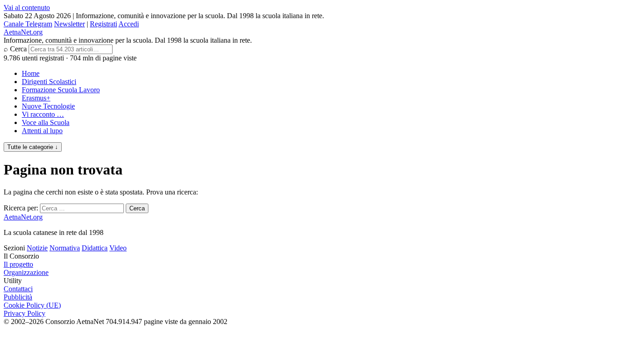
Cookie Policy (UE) (32, 305)
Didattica (95, 248)
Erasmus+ (36, 98)
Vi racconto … (43, 114)
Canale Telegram (28, 24)
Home (30, 73)
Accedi (128, 24)
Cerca (18, 49)
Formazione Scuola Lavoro (61, 90)
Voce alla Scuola (45, 122)
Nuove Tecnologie (48, 106)
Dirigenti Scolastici (49, 81)
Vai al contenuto (27, 7)
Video (118, 248)
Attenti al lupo (42, 131)
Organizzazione (26, 272)
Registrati (103, 24)
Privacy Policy (24, 313)
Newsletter (69, 24)
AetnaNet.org (23, 32)
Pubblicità (18, 297)
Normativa (64, 248)
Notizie (37, 248)
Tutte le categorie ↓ (32, 147)
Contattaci (18, 289)
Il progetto (18, 264)
